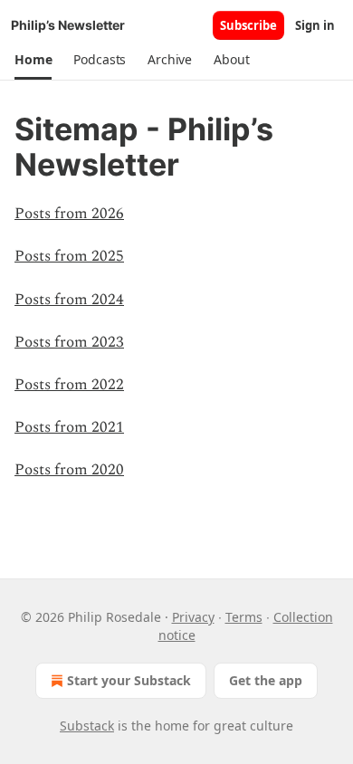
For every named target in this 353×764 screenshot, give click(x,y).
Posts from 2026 (69, 213)
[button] (33, 60)
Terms (243, 617)
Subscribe (248, 25)
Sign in (315, 25)
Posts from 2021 (69, 427)
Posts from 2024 (69, 299)
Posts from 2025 (69, 256)
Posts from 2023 (69, 342)
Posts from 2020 (69, 470)
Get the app (265, 680)
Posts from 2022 (69, 384)
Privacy (193, 617)
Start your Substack (129, 680)
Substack (87, 725)
